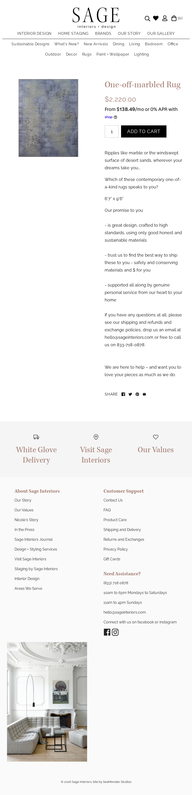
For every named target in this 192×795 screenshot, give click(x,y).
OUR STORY (129, 33)
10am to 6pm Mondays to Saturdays (135, 592)
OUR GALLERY (161, 33)
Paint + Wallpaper (112, 54)
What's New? (66, 44)
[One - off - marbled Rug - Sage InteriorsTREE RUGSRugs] (48, 118)
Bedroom (154, 44)
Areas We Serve (28, 588)
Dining (119, 44)
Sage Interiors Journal (33, 539)
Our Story (23, 500)
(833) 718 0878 (115, 583)
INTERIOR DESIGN (34, 33)
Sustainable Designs (30, 44)
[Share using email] (144, 394)
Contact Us (113, 500)
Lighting (141, 54)
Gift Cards (111, 559)
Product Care (115, 520)
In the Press (24, 529)
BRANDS (103, 33)
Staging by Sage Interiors (36, 569)
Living (134, 44)
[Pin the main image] (137, 394)
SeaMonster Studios (117, 782)
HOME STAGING (73, 33)
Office (173, 44)
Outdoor (53, 54)
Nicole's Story (26, 520)
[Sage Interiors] (96, 11)
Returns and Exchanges (123, 539)
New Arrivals (96, 44)
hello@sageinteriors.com (124, 612)
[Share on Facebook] (123, 394)
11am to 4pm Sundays (122, 602)
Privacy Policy (115, 549)
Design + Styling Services (36, 549)
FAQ (107, 510)
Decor (72, 54)
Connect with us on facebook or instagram (140, 622)
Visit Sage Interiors (30, 559)
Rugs (87, 54)
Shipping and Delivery (122, 529)
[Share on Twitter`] (130, 394)
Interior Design (27, 578)
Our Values (24, 510)
